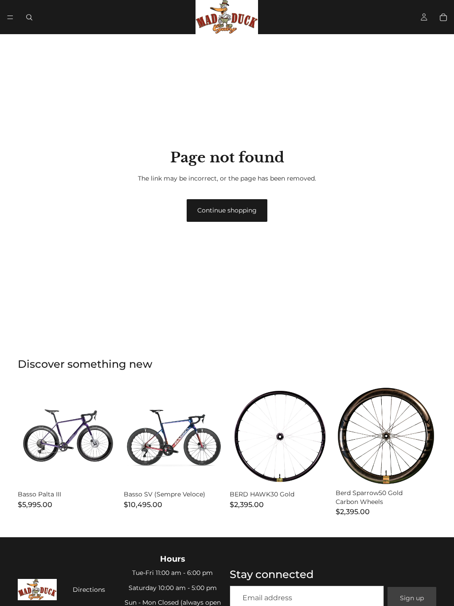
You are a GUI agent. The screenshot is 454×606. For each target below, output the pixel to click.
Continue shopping (227, 210)
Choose (112, 473)
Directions (89, 590)
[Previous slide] (27, 436)
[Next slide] (108, 436)
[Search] (29, 17)
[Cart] (443, 17)
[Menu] (10, 17)
